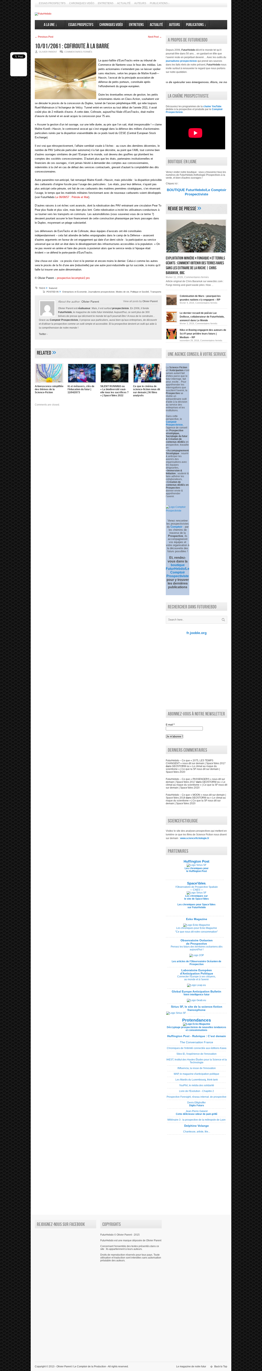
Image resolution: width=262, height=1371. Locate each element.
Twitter (42, 334)
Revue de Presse (182, 209)
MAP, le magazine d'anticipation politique (196, 1075)
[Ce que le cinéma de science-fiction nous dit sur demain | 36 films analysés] (147, 383)
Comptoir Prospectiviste (64, 320)
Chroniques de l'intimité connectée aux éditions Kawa (196, 1049)
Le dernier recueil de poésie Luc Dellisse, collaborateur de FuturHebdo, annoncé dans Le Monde (202, 317)
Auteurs (140, 3)
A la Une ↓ (50, 24)
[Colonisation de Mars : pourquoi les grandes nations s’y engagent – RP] (171, 304)
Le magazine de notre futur (191, 1366)
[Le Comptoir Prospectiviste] (177, 510)
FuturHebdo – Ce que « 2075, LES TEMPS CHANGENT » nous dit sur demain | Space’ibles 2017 (196, 762)
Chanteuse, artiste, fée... (196, 1130)
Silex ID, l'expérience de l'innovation (196, 1055)
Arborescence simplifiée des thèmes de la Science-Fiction (49, 389)
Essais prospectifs (52, 3)
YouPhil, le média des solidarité (196, 1087)
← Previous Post (44, 36)
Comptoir (176, 526)
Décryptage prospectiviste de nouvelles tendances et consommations (196, 1029)
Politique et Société (139, 292)
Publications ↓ (159, 3)
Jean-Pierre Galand (196, 1114)
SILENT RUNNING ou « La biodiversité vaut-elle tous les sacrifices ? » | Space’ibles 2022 (114, 391)
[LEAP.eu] (196, 985)
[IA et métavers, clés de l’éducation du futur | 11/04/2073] (82, 383)
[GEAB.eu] (196, 1000)
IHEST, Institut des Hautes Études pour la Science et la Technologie (196, 1062)
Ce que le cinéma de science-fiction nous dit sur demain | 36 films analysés (146, 391)
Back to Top (220, 1366)
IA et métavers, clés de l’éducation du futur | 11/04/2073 (81, 389)
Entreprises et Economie (74, 292)
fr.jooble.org (196, 633)
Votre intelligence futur (196, 993)
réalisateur (84, 308)
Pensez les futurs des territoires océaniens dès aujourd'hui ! (196, 948)
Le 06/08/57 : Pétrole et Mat (71, 197)
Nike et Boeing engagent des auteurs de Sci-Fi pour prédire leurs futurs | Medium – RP (203, 334)
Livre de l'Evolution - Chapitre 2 (196, 1092)
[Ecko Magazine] (196, 925)
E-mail (170, 724)
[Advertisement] (195, 672)
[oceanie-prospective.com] (196, 955)
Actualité (124, 3)
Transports (155, 292)
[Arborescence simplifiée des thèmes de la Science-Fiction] (49, 383)
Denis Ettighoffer (196, 1105)
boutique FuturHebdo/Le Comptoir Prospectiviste (177, 570)
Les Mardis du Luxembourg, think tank (196, 1081)
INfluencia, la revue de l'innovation (196, 1069)
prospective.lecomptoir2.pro (73, 277)
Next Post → (155, 36)
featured (53, 288)
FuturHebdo (65, 312)
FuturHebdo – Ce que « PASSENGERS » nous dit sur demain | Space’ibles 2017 (195, 780)
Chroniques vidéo (81, 3)
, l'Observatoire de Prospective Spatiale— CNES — (196, 886)
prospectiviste (120, 308)
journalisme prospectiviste (181, 61)
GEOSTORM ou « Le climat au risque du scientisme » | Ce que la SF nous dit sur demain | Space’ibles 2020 (193, 769)
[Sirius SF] (176, 1013)
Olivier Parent (90, 301)
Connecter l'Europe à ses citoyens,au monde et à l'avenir (196, 978)
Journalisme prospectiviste (101, 292)
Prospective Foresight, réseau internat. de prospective (196, 1098)
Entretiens (105, 3)
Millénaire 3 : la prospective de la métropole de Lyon (196, 1121)
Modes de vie (122, 292)
